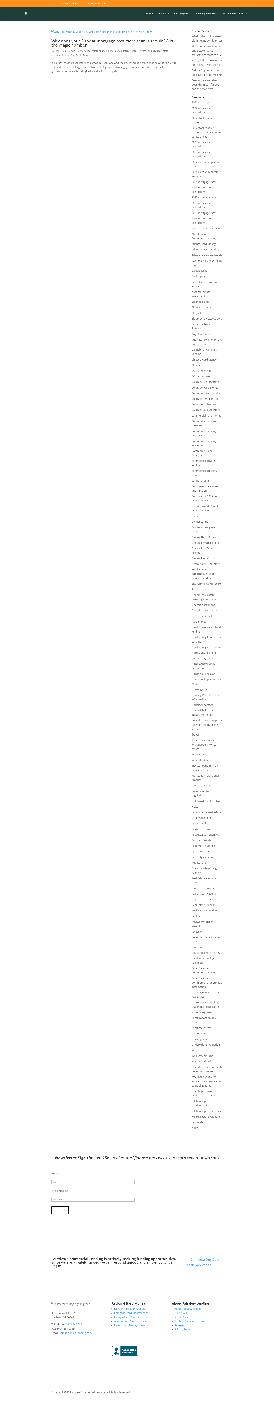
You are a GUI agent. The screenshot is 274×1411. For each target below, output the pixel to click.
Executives (180, 1313)
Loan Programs (181, 13)
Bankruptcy (198, 276)
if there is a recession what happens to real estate (204, 744)
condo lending (200, 480)
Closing (196, 365)
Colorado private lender (206, 393)
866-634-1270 (97, 3)
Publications (199, 862)
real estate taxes (201, 899)
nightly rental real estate (206, 812)
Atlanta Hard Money (204, 244)
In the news (229, 13)
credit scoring (200, 521)
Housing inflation (202, 689)
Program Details (201, 840)
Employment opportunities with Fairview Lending (203, 574)
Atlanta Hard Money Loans (130, 1321)
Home (149, 13)
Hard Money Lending (204, 652)
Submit (60, 1210)
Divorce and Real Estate (206, 564)
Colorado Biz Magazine (205, 382)
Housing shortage (202, 705)
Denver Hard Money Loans (130, 1308)
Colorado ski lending (204, 404)
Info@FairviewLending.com (76, 1333)
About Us (161, 13)
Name (55, 1173)
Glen (57, 50)
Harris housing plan (203, 674)
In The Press (181, 1317)
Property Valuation (203, 857)
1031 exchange (200, 102)
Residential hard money (206, 953)
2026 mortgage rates (204, 213)
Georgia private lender (205, 610)
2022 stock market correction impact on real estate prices (207, 132)
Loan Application (68, 3)
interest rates (130, 50)
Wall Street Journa (202, 1056)
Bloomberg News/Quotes (207, 318)
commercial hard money (206, 415)
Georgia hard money (204, 605)
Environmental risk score (207, 583)
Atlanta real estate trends (207, 255)
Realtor (196, 916)
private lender (200, 823)
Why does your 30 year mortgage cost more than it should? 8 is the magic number (112, 43)
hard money (199, 621)
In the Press (199, 754)
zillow (195, 1127)
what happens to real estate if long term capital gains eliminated (207, 1081)
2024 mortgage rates (204, 182)
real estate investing (204, 893)
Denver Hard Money (204, 537)
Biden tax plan (200, 301)
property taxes (200, 851)
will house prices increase (207, 1111)
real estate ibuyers (203, 888)
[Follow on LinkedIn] (239, 3)
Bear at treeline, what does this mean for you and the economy (205, 85)
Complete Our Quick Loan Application (204, 1262)
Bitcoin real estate (202, 307)
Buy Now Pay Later (203, 334)
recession (197, 931)
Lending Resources (206, 13)
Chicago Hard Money (204, 359)
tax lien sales (199, 1033)
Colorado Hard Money (205, 387)
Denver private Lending (206, 543)
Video (195, 1050)
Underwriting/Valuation (206, 1044)
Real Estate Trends (80, 55)
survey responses (202, 1012)
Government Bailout (204, 616)
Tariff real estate (201, 1028)
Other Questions (202, 818)
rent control (199, 947)
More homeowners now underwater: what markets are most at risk (206, 50)
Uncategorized (200, 1039)
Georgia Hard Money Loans (130, 1317)
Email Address (59, 1190)
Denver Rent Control (204, 558)
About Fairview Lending (188, 1308)
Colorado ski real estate (206, 410)
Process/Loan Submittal (206, 834)
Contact (243, 13)
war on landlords (202, 1061)
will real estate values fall (206, 1116)
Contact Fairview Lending (189, 1321)
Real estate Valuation (204, 910)
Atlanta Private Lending (205, 249)
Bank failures (199, 270)
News (195, 806)
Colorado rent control (205, 398)
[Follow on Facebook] (232, 3)
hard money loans (202, 658)
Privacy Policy (182, 1329)
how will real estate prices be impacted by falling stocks (207, 725)
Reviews (179, 1325)
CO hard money (201, 376)
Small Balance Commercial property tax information (207, 983)
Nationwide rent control (206, 801)
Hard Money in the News (206, 647)
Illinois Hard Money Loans (129, 1325)
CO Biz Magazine (201, 370)
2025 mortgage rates (204, 197)
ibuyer (195, 734)
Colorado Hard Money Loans (131, 1313)
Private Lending (147, 50)
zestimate (197, 1122)
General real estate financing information (100, 50)
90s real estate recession (206, 228)
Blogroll (196, 313)
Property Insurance (203, 846)
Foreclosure (199, 589)
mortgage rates (201, 785)
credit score (199, 516)
